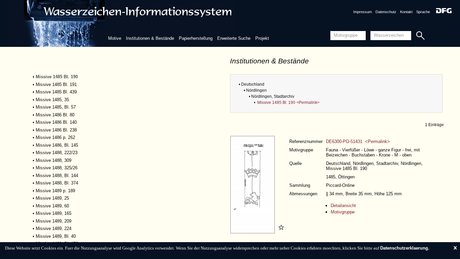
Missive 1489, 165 (53, 213)
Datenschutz (385, 12)
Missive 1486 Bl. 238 (56, 130)
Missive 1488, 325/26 (56, 167)
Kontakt (406, 12)
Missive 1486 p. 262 (55, 137)
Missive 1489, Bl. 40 (56, 236)
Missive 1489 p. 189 (55, 190)
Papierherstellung (195, 38)
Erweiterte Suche (234, 38)
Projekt (262, 38)
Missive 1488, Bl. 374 (57, 182)
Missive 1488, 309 (53, 160)
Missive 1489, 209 (53, 221)
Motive (114, 38)
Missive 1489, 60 (52, 205)
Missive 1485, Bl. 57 (56, 107)
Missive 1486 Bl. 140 (56, 122)
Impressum (362, 12)
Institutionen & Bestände (150, 38)
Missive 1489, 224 (53, 228)
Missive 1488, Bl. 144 (57, 175)
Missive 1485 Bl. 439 (56, 91)
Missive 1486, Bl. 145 (57, 145)
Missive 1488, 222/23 (56, 152)
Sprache (423, 12)
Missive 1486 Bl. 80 (55, 114)
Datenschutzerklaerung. (404, 248)
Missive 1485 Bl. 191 (56, 84)
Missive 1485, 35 (52, 99)
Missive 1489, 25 (52, 198)
